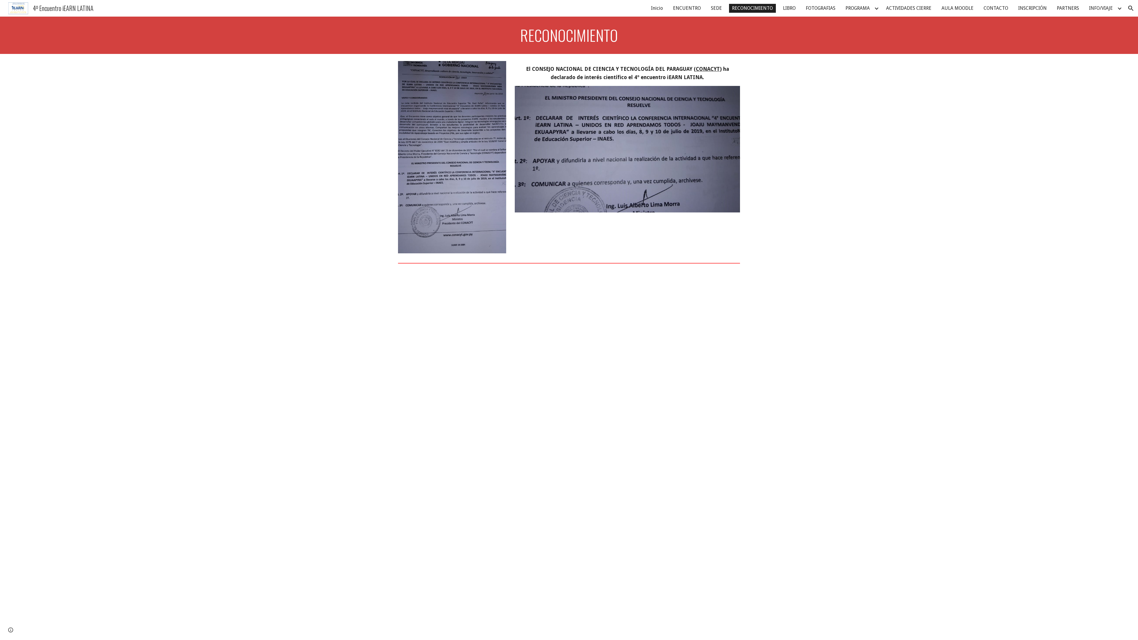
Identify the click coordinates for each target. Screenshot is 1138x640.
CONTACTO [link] (996, 8)
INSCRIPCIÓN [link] (1032, 8)
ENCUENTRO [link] (687, 8)
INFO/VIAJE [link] (1101, 8)
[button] (1131, 8)
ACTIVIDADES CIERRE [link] (908, 8)
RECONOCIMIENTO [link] (752, 8)
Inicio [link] (657, 8)
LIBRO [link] (789, 8)
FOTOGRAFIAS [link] (820, 8)
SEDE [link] (716, 8)
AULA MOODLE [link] (958, 8)
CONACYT (708, 69)
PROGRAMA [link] (857, 8)
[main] (569, 35)
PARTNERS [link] (1068, 8)
